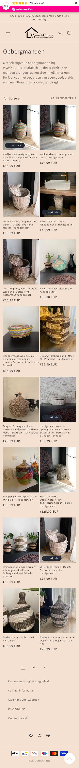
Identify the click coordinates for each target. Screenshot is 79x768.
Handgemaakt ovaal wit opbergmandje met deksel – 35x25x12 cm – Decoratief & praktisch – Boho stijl (55, 430)
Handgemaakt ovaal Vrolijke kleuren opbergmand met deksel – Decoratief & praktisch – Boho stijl (21, 360)
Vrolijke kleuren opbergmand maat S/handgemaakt (56, 156)
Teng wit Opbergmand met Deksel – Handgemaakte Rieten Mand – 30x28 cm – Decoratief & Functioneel (20, 430)
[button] (8, 32)
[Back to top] (69, 758)
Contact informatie (20, 690)
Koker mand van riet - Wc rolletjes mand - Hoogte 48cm (56, 223)
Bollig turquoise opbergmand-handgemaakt (57, 290)
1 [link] (23, 667)
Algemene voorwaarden (23, 699)
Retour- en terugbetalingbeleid (28, 681)
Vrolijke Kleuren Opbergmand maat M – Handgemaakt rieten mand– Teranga (20, 157)
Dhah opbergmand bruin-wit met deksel (19, 639)
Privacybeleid (17, 709)
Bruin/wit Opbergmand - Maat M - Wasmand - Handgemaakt (57, 357)
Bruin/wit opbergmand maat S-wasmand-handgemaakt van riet (57, 640)
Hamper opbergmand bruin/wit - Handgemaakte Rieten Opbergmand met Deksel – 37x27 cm (20, 571)
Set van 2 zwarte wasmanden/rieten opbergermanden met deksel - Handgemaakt (57, 501)
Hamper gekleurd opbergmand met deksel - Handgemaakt (20, 498)
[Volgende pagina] (55, 666)
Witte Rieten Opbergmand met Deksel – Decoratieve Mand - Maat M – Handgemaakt (20, 224)
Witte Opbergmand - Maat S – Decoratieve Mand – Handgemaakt (56, 570)
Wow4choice (43, 760)
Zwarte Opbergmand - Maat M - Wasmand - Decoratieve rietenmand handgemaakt (20, 291)
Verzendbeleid (17, 718)
